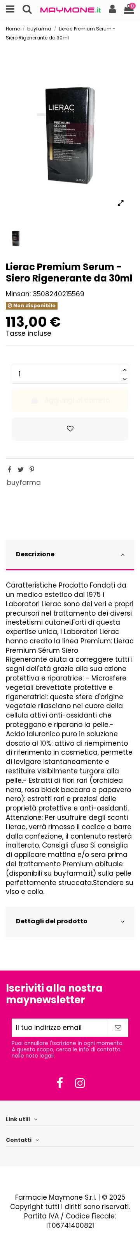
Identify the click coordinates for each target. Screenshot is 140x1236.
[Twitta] (21, 469)
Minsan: (18, 294)
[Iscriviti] (118, 1028)
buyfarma (24, 482)
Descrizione (35, 554)
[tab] (70, 555)
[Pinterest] (32, 469)
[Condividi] (10, 469)
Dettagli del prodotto (52, 921)
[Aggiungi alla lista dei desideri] (70, 429)
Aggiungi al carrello (77, 400)
